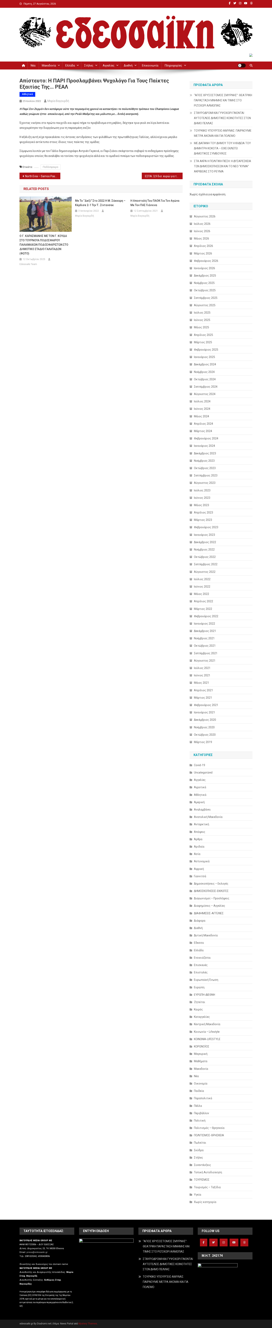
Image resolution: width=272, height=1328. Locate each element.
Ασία (197, 854)
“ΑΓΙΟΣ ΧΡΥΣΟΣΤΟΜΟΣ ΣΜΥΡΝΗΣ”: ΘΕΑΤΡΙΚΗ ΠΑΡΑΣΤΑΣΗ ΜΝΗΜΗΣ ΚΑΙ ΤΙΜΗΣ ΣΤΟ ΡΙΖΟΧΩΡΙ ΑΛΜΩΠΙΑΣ (223, 100)
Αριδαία (199, 846)
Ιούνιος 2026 (202, 231)
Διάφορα (199, 920)
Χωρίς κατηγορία (205, 1202)
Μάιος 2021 (201, 682)
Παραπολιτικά (203, 1098)
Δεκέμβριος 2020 (205, 719)
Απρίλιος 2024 (203, 423)
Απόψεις (199, 831)
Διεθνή (128, 65)
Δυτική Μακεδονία (206, 935)
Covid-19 (199, 765)
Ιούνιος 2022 (202, 586)
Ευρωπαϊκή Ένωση (206, 979)
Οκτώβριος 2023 (205, 468)
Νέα (33, 65)
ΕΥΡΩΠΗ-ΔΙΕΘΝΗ (204, 994)
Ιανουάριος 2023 (204, 534)
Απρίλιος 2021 (203, 690)
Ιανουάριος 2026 (204, 268)
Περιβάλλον (201, 1113)
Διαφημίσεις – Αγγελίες (209, 905)
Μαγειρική (200, 1053)
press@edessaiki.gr (37, 1252)
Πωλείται (200, 1142)
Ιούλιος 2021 (202, 668)
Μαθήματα (200, 1061)
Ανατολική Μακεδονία (208, 817)
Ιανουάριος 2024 (204, 445)
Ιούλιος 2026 (202, 223)
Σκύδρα (199, 1150)
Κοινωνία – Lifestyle (207, 1031)
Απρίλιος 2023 (203, 512)
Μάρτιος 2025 (203, 342)
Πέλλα (198, 1105)
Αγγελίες (108, 65)
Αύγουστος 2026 (204, 216)
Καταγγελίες (202, 1016)
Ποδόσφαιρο (50, 166)
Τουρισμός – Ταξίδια (207, 1187)
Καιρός (198, 1009)
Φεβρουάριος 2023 (206, 527)
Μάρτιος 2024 (203, 431)
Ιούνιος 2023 (202, 497)
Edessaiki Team (28, 264)
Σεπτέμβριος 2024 (205, 386)
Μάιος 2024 (201, 416)
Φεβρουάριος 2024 (206, 438)
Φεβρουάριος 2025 (206, 349)
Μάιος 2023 (201, 505)
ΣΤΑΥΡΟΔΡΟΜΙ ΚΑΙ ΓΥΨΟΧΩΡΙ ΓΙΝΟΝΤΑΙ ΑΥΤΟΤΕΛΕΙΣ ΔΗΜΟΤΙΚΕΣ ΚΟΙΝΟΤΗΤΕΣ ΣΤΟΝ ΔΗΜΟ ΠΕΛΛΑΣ (222, 118)
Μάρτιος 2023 (203, 519)
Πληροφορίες (173, 65)
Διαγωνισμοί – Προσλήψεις (211, 898)
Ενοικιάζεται (202, 957)
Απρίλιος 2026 (203, 245)
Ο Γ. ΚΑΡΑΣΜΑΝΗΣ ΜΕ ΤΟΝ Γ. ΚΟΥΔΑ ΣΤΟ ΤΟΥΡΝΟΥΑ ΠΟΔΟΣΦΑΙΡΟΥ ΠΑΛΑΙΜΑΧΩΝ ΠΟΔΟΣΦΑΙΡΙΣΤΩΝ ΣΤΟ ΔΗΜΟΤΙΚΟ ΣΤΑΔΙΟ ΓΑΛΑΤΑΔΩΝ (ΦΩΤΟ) (44, 244)
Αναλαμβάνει (202, 809)
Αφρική (199, 868)
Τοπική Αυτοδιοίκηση (208, 1172)
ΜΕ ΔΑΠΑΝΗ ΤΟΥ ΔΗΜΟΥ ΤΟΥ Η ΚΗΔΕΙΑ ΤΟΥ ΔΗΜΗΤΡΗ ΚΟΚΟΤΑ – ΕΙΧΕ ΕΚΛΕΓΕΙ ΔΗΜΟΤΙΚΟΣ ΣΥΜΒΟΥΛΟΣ (222, 148)
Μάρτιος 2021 (203, 697)
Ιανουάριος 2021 (204, 712)
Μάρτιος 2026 (203, 253)
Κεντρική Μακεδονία (207, 1024)
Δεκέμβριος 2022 (205, 542)
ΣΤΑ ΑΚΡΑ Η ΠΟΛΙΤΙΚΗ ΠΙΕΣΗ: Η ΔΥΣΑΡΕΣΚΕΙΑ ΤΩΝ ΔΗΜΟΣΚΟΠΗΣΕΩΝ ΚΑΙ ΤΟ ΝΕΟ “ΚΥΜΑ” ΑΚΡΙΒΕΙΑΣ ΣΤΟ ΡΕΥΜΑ (222, 166)
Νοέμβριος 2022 (204, 549)
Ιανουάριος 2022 (204, 623)
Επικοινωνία (150, 65)
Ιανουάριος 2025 (204, 357)
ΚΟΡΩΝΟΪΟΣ (201, 1046)
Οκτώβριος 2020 (205, 734)
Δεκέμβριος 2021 (205, 631)
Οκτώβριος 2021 (205, 645)
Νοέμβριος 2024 (204, 372)
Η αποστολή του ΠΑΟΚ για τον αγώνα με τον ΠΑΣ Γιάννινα (154, 203)
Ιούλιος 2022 (202, 579)
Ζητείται (199, 1002)
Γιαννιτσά (200, 876)
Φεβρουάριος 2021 (206, 705)
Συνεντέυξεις (202, 1165)
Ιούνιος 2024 (202, 408)
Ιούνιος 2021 (202, 675)
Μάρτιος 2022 (203, 608)
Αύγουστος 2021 (204, 660)
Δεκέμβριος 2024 (205, 364)
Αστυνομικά (201, 861)
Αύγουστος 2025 (204, 305)
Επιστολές (201, 972)
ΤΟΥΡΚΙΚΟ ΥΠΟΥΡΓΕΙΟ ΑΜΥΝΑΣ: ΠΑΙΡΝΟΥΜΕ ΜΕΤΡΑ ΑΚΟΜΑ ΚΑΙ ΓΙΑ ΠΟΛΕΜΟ (222, 133)
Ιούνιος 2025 (202, 320)
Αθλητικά (27, 94)
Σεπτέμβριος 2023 (205, 475)
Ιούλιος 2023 (202, 490)
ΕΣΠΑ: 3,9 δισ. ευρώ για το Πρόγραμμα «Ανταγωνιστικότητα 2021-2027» (164, 176)
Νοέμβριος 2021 (204, 638)
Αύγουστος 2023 (204, 482)
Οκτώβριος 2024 (205, 379)
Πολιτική (199, 1120)
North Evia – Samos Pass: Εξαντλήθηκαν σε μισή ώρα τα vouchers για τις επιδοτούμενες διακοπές (42, 176)
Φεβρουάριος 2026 (206, 260)
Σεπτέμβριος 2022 (205, 564)
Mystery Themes (87, 1323)
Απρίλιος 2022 (203, 601)
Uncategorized (203, 772)
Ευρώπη (199, 987)
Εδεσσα (199, 942)
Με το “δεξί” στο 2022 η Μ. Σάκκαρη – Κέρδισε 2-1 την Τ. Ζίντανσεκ (100, 203)
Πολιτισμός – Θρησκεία (209, 1127)
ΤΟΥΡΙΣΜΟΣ (201, 1179)
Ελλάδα (70, 65)
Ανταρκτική (201, 824)
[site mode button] (242, 65)
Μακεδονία (49, 65)
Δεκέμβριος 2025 (205, 275)
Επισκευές (201, 965)
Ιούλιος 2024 (202, 401)
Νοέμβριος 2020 (204, 727)
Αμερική (199, 802)
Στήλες (88, 65)
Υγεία (197, 1194)
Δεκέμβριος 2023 (205, 453)
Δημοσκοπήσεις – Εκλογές (211, 883)
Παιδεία (199, 1090)
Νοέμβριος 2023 (204, 460)
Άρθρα (198, 839)
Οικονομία (200, 1083)
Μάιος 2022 (201, 594)
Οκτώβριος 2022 (205, 556)
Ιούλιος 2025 (202, 312)
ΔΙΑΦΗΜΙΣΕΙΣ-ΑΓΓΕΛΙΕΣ (209, 913)
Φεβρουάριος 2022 (206, 616)
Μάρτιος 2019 (203, 742)
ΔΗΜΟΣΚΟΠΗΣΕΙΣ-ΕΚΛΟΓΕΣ (211, 891)
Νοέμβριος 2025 (204, 283)
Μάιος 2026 (201, 238)
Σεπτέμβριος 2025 (205, 297)
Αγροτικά (200, 787)
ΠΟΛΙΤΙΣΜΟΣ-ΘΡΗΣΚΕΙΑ (209, 1135)
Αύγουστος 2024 (204, 394)
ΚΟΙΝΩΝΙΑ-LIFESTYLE (207, 1039)
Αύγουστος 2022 (204, 571)
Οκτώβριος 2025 (205, 290)
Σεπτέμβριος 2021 (205, 653)
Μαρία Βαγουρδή (58, 101)
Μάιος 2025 (201, 327)
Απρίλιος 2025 (203, 334)
